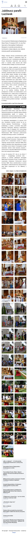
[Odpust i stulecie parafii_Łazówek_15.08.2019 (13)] (7, 257)
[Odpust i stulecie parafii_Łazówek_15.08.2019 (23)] (7, 322)
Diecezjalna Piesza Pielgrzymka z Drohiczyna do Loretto (11, 467)
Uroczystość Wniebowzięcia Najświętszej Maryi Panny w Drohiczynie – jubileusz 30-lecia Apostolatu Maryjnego (13, 521)
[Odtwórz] (3, 106)
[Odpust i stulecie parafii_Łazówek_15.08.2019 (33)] (7, 386)
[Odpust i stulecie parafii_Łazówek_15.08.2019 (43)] (7, 451)
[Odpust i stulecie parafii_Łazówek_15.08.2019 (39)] (7, 425)
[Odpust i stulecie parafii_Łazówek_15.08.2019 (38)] (20, 412)
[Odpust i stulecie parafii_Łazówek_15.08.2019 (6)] (20, 205)
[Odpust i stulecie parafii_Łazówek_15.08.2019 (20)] (14, 25)
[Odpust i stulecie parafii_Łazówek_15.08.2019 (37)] (7, 412)
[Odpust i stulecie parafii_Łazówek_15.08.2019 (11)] (7, 244)
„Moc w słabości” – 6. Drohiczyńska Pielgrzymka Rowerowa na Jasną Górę (13, 462)
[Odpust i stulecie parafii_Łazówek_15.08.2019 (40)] (20, 425)
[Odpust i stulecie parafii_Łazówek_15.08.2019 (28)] (20, 347)
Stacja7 (14, 532)
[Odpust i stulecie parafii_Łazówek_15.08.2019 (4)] (20, 192)
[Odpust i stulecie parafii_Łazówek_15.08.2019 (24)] (20, 322)
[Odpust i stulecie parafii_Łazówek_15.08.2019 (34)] (20, 386)
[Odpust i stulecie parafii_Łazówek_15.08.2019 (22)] (20, 309)
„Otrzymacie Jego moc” (9, 502)
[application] (14, 106)
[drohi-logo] (4, 2)
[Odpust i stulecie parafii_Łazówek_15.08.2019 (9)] (7, 231)
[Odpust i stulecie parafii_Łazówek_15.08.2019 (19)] (7, 296)
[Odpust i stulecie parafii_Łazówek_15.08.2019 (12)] (20, 244)
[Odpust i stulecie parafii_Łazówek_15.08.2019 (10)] (20, 231)
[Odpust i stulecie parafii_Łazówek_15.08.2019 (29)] (7, 360)
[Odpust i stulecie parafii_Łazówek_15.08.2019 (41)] (7, 438)
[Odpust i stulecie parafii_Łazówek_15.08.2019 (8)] (20, 218)
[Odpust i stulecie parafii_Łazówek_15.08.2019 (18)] (20, 283)
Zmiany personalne (8, 515)
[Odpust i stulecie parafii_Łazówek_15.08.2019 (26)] (20, 335)
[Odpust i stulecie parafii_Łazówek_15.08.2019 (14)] (20, 257)
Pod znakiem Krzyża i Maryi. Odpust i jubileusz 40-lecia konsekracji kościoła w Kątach (13, 473)
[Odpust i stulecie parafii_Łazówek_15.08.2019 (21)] (7, 309)
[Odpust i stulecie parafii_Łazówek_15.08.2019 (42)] (20, 438)
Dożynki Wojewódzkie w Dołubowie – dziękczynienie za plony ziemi (12, 485)
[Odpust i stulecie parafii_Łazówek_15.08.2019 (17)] (7, 283)
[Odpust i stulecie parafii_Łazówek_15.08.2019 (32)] (20, 373)
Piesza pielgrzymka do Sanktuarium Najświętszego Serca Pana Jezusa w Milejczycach (12, 491)
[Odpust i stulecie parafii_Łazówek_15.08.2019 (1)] (7, 179)
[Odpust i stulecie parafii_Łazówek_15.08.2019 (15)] (7, 270)
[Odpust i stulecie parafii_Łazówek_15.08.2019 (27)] (7, 347)
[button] (26, 2)
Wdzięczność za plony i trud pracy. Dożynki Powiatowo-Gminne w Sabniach (14, 479)
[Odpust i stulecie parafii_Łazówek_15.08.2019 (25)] (7, 335)
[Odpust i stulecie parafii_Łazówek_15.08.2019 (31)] (7, 373)
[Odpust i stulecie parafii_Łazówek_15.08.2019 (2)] (20, 179)
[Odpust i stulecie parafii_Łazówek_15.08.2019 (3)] (7, 192)
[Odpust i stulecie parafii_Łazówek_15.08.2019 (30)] (20, 360)
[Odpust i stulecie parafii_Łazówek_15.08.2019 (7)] (7, 218)
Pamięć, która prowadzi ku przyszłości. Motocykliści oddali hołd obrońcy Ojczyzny (14, 511)
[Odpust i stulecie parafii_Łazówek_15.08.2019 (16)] (20, 270)
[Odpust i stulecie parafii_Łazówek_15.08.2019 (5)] (7, 205)
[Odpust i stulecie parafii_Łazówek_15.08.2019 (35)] (7, 399)
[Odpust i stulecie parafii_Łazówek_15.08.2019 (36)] (20, 399)
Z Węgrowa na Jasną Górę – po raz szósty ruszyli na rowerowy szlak (14, 497)
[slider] (24, 106)
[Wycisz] (20, 106)
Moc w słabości (7, 506)
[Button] (12, 5)
